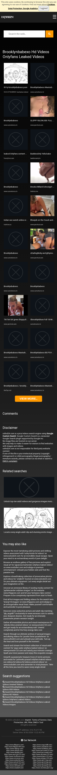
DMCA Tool (38, 722)
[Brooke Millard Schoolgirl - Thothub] (42, 182)
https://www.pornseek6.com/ (42, 752)
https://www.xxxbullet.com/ (14, 760)
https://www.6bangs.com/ (14, 749)
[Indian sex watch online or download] (16, 215)
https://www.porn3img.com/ (42, 764)
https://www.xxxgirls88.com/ (42, 745)
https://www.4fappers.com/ (14, 745)
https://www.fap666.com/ (14, 752)
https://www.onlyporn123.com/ (42, 758)
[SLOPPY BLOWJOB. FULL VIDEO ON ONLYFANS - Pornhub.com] (42, 116)
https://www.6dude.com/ (14, 751)
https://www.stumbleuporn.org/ (42, 768)
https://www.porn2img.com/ (42, 762)
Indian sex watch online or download (19, 220)
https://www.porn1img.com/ (42, 760)
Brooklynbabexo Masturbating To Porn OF (22, 352)
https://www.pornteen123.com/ (42, 754)
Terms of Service (39, 720)
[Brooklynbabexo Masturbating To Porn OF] (16, 348)
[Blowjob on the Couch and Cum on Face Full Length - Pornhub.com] (42, 215)
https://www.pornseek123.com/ (42, 751)
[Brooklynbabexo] (16, 116)
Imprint (28, 720)
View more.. (28, 398)
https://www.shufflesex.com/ (15, 756)
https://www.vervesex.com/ (14, 758)
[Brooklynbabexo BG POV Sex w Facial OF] (42, 348)
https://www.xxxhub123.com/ (15, 762)
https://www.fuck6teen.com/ (42, 749)
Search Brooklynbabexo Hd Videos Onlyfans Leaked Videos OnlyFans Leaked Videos (26, 698)
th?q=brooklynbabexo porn (15, 87)
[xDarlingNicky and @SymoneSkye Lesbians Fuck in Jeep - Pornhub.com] (42, 248)
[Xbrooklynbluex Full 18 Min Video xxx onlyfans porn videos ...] (42, 315)
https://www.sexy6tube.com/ (42, 747)
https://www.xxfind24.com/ (15, 766)
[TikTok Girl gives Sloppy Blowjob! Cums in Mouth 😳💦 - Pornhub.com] (16, 315)
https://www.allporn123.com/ (42, 756)
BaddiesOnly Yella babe (40, 153)
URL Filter (28, 722)
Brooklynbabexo (11, 120)
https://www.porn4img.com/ (42, 766)
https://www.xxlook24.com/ (15, 768)
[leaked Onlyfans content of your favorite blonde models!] (16, 149)
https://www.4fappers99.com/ (15, 747)
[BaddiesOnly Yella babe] (42, 149)
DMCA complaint (10, 461)
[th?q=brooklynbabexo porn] (16, 83)
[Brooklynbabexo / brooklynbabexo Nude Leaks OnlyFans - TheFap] (16, 381)
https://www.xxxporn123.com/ (15, 764)
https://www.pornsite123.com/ (14, 754)
